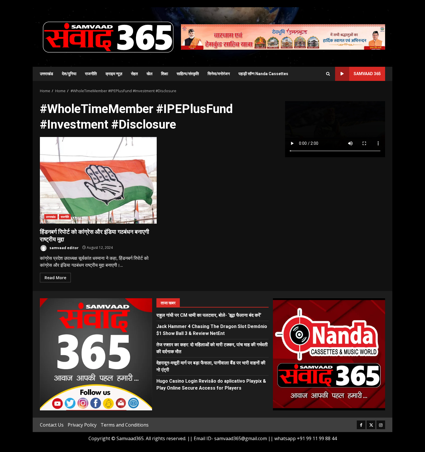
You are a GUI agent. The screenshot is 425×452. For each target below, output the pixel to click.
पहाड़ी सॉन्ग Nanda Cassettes (263, 73)
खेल (149, 73)
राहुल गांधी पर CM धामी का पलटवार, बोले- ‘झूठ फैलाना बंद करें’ (208, 315)
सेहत (134, 73)
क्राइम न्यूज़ (114, 73)
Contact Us (52, 425)
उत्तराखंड (46, 73)
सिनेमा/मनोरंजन (219, 73)
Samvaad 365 (367, 73)
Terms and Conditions (125, 425)
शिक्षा (164, 73)
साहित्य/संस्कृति (188, 73)
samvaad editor (64, 247)
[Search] (328, 73)
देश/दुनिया (69, 73)
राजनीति (91, 73)
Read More (55, 277)
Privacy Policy (82, 425)
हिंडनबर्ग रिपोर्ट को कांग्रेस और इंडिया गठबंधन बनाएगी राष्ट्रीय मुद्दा (98, 180)
